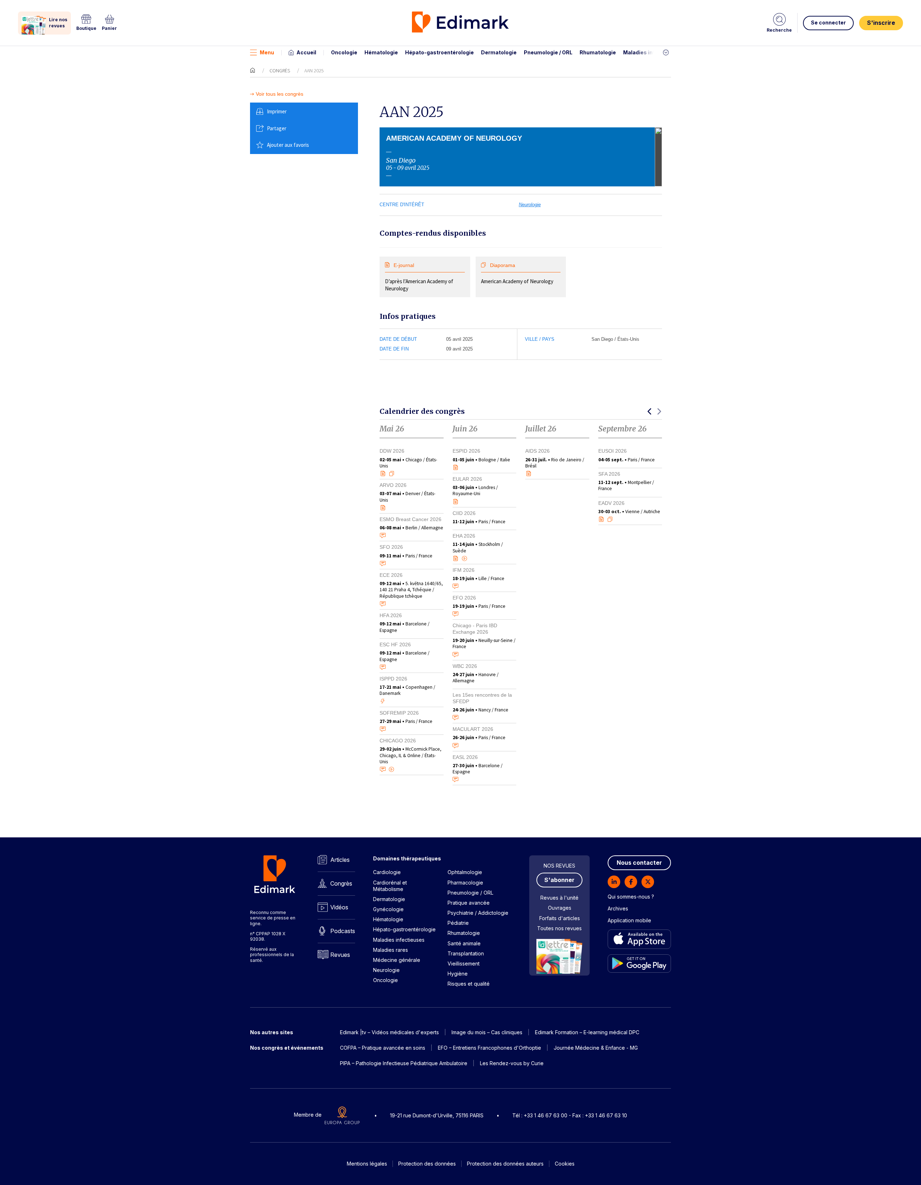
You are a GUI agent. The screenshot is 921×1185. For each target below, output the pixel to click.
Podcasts (342, 931)
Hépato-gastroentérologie (439, 52)
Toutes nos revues (559, 928)
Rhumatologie (598, 52)
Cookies (565, 1164)
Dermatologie (499, 52)
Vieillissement (464, 963)
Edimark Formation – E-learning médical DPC (587, 1032)
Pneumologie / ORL (548, 52)
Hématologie (381, 52)
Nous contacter (639, 862)
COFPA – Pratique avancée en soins (382, 1048)
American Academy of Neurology (517, 273)
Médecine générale (396, 960)
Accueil (306, 52)
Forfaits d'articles (559, 918)
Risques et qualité (469, 984)
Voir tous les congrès (279, 94)
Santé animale (464, 943)
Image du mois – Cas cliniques (487, 1032)
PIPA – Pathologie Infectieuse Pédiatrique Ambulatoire (403, 1063)
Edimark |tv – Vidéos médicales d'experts (389, 1032)
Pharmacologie (465, 882)
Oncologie (344, 52)
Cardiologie (387, 872)
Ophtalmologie (465, 872)
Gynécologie (388, 909)
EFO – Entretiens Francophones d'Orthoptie (489, 1048)
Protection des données (427, 1164)
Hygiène (458, 974)
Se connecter (828, 22)
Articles (340, 859)
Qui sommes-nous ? (631, 897)
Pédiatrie (458, 923)
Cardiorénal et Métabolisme (390, 885)
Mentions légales (367, 1164)
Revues (340, 954)
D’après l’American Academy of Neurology (419, 277)
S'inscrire (881, 22)
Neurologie (530, 204)
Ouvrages (559, 908)
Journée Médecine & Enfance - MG (596, 1048)
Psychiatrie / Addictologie (478, 913)
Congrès (279, 70)
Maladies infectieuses (652, 52)
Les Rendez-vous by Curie (512, 1063)
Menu (267, 52)
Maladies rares (390, 950)
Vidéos (339, 907)
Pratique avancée (469, 903)
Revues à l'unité (559, 898)
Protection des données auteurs (505, 1164)
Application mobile (629, 920)
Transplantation (466, 953)
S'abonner (559, 879)
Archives (618, 908)
